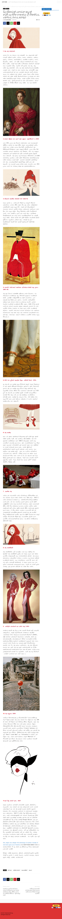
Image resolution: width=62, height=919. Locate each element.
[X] (8, 23)
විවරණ (7, 8)
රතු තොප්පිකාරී (24, 870)
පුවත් (8, 6)
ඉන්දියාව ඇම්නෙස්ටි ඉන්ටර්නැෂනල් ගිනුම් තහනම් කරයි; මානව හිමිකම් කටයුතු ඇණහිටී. (32, 891)
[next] (60, 2)
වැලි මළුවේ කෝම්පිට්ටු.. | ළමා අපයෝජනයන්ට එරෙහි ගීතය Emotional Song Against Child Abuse (26, 2)
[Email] (18, 23)
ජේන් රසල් (9, 870)
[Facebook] (4, 23)
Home (4, 6)
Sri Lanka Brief (7, 19)
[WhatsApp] (11, 23)
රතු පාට (30, 870)
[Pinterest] (14, 23)
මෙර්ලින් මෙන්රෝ (16, 870)
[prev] (58, 2)
